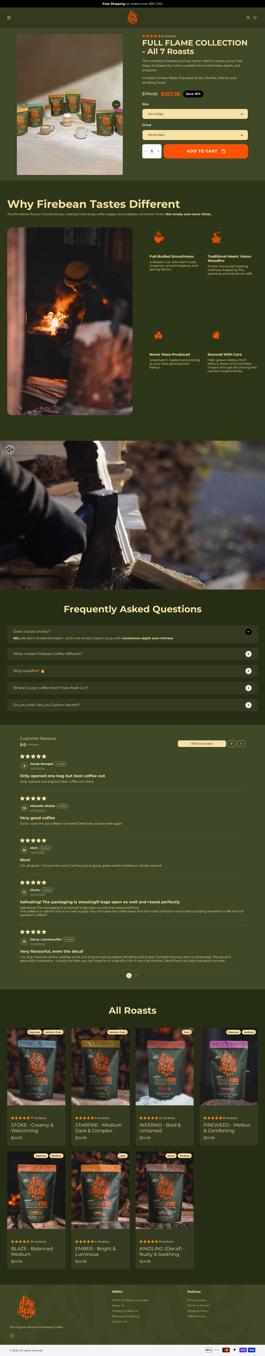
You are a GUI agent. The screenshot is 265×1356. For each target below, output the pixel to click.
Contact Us (119, 1321)
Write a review (202, 743)
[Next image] (116, 104)
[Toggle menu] (9, 17)
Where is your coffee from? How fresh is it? (50, 688)
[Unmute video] (10, 450)
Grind (146, 125)
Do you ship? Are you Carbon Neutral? (46, 705)
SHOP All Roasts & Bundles (130, 1300)
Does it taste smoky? (31, 631)
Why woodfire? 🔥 (29, 671)
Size (145, 104)
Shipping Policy (198, 1311)
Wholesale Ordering (125, 1316)
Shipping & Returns (125, 1311)
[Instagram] (12, 1336)
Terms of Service (198, 1305)
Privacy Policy (197, 1300)
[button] (152, 36)
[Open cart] (255, 18)
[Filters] (232, 743)
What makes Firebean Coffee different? (47, 654)
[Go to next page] (143, 975)
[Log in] (248, 17)
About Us (118, 1305)
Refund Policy (196, 1316)
